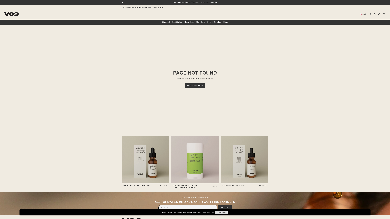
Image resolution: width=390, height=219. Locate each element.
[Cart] (379, 14)
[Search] (370, 14)
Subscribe (225, 208)
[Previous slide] (122, 2)
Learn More (210, 212)
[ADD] (166, 180)
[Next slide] (266, 2)
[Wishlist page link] (384, 14)
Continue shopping (195, 85)
